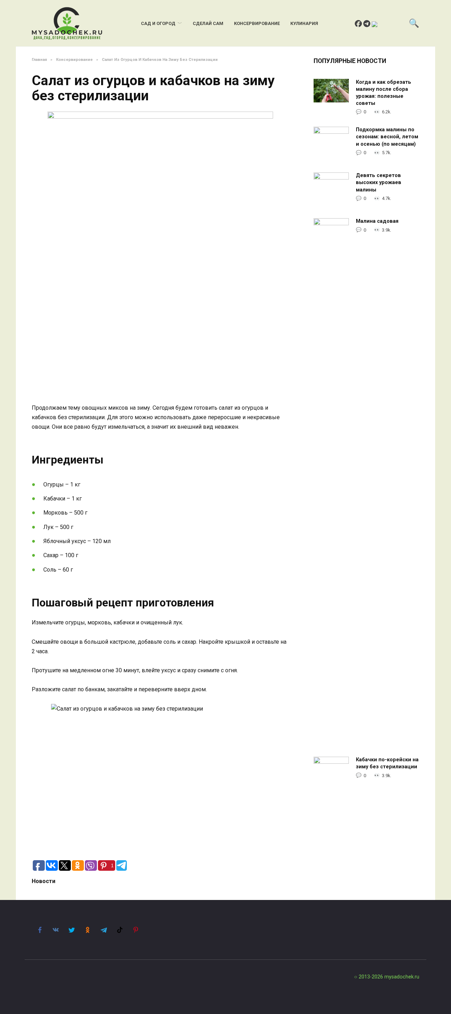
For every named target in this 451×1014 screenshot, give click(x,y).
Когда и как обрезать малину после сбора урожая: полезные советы (383, 92)
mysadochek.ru (401, 977)
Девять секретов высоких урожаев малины (378, 183)
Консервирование (257, 23)
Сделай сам (208, 23)
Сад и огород (158, 23)
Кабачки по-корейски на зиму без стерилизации (387, 763)
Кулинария (304, 23)
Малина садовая (377, 222)
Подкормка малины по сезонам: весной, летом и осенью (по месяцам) (387, 137)
